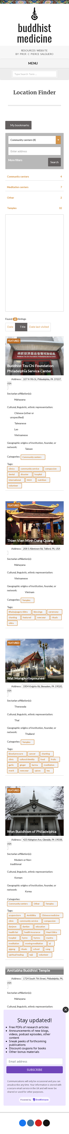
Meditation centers (34, 187)
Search (54, 162)
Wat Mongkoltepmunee (26, 678)
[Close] (66, 1010)
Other (34, 197)
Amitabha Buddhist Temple (28, 970)
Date (10, 326)
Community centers (34, 176)
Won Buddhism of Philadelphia (31, 831)
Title (22, 326)
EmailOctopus (42, 1100)
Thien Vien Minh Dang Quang (30, 540)
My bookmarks (19, 125)
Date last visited (39, 326)
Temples (34, 207)
